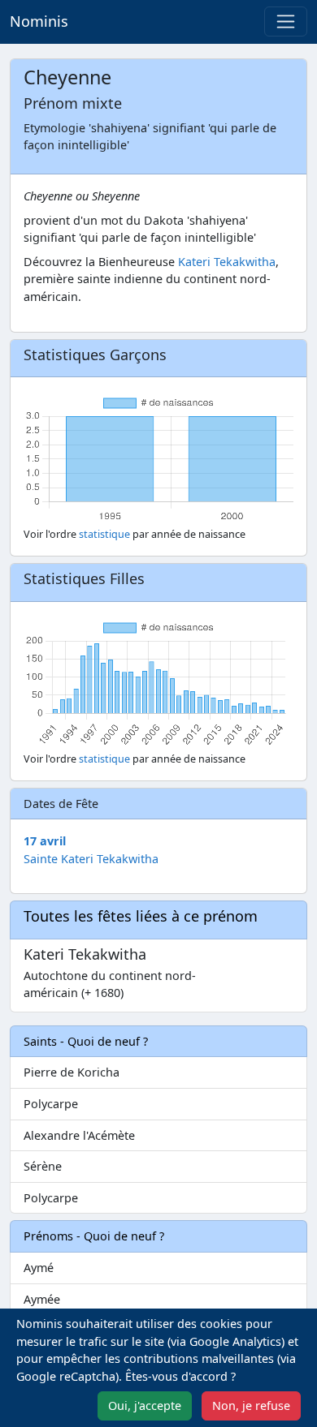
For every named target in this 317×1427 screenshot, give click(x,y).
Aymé (39, 1267)
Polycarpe (51, 1103)
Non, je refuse (251, 1405)
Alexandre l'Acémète (79, 1135)
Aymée (42, 1299)
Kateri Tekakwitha (227, 261)
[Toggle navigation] (285, 21)
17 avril (45, 841)
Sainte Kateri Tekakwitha (91, 858)
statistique (104, 534)
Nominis (39, 21)
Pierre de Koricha (71, 1072)
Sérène (43, 1166)
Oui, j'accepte (144, 1405)
